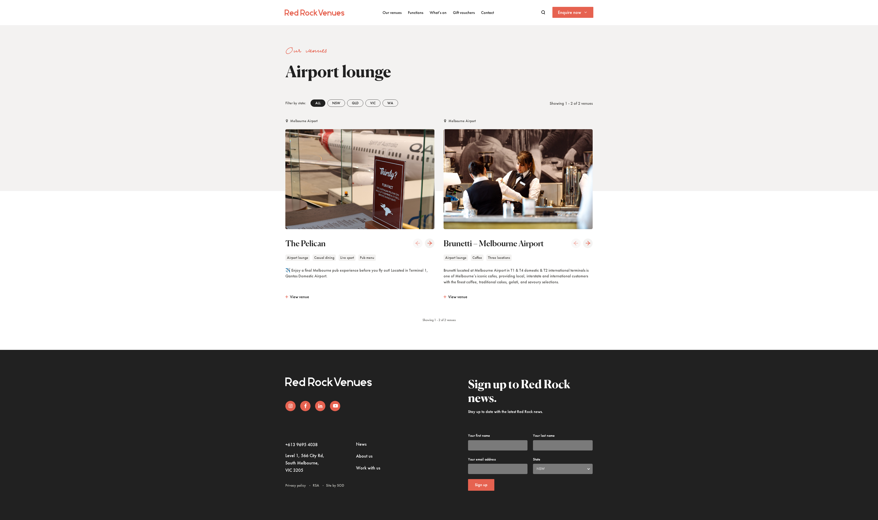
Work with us (368, 468)
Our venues (392, 12)
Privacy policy (295, 485)
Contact (487, 12)
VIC (373, 103)
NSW (336, 103)
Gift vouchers (464, 12)
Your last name (544, 435)
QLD (355, 103)
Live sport (347, 257)
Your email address (482, 459)
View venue (299, 297)
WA (390, 103)
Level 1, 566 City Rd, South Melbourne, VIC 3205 (304, 463)
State (536, 459)
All (318, 103)
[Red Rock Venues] (314, 12)
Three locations (499, 257)
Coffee (477, 257)
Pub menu (367, 257)
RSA (316, 485)
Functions (415, 12)
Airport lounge (297, 257)
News (361, 444)
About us (364, 456)
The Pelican (305, 243)
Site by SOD (335, 485)
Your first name (479, 435)
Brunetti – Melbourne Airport (494, 243)
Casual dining (324, 257)
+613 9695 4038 (301, 445)
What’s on (438, 12)
